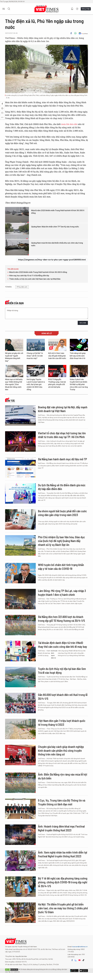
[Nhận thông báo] (72, 8)
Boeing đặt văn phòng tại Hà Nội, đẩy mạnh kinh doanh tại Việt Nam (62, 409)
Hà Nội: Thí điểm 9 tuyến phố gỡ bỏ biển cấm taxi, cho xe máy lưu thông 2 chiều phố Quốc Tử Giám (63, 908)
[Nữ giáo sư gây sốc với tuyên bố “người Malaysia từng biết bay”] (14, 345)
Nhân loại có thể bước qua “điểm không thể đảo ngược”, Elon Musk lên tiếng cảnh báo (14, 384)
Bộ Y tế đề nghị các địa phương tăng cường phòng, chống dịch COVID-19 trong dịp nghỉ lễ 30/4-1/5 (62, 882)
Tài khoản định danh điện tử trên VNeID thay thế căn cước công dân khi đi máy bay (62, 644)
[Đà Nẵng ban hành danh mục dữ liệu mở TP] (20, 467)
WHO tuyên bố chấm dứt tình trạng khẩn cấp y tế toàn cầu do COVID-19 (61, 566)
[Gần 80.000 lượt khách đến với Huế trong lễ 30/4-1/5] (20, 703)
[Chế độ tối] (77, 8)
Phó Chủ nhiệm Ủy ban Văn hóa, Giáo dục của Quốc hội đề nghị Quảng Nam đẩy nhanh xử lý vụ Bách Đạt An (61, 541)
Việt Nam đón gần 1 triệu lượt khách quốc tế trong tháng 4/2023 (61, 722)
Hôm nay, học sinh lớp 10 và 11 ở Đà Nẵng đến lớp (29, 276)
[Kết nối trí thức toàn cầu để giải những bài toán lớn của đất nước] (57, 345)
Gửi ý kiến (83, 323)
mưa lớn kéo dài (69, 124)
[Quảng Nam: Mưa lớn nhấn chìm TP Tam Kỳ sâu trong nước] (17, 231)
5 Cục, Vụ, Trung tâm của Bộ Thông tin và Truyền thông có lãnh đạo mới (61, 802)
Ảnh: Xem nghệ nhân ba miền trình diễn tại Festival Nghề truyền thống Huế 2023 (62, 854)
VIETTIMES (46, 8)
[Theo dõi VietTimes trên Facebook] (72, 960)
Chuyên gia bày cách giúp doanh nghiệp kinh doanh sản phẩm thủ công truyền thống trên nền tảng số (61, 750)
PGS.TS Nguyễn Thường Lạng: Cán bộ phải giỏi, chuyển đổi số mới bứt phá (57, 383)
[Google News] (83, 33)
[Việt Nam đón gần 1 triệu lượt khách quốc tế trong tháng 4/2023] (20, 729)
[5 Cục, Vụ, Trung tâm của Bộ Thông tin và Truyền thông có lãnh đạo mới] (20, 808)
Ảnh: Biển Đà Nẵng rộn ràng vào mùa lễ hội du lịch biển (62, 776)
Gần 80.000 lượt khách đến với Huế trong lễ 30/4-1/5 (63, 696)
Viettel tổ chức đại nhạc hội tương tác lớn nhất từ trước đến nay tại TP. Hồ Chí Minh (62, 435)
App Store (74, 970)
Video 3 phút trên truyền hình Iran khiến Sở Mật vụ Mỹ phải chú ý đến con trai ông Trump (79, 384)
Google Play (84, 970)
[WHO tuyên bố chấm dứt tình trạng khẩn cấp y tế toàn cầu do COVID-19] (20, 573)
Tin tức (10, 400)
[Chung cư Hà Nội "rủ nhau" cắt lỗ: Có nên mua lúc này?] (36, 345)
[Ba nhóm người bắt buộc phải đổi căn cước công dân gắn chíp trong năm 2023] (20, 519)
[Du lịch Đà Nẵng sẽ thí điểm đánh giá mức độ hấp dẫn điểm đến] (20, 493)
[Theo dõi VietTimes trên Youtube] (79, 960)
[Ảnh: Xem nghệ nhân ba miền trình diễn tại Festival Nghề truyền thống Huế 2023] (20, 860)
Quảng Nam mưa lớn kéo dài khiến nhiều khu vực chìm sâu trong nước (57, 244)
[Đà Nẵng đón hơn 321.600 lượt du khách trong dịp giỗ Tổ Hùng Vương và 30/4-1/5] (20, 625)
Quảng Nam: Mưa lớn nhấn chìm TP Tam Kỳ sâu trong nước (55, 227)
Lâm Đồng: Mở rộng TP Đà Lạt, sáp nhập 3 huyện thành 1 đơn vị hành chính (62, 592)
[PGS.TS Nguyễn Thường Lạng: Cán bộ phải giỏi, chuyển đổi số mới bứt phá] (57, 371)
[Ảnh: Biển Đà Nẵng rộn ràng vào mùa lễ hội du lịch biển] (20, 782)
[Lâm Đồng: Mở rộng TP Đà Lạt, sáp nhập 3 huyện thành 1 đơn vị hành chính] (20, 599)
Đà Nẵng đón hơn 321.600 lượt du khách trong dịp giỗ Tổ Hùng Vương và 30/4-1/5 (61, 618)
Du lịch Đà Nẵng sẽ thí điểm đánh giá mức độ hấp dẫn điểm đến (61, 487)
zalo (76, 960)
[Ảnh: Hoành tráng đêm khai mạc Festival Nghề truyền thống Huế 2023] (20, 834)
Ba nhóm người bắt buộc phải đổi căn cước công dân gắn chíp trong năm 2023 (62, 513)
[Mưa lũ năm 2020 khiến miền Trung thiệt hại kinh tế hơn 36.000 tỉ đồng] (17, 215)
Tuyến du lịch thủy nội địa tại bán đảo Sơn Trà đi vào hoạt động (62, 670)
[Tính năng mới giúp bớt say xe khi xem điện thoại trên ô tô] (79, 345)
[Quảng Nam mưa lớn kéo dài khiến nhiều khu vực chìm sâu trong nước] (17, 247)
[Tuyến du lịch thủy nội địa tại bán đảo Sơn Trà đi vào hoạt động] (20, 677)
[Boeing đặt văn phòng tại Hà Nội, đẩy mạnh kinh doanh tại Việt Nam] (20, 415)
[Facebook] (71, 33)
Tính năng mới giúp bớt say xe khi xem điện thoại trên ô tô (78, 355)
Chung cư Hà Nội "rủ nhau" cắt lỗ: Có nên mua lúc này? (35, 355)
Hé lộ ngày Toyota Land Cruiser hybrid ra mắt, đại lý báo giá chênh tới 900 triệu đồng (36, 384)
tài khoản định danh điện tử (54, 654)
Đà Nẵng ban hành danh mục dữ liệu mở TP (62, 459)
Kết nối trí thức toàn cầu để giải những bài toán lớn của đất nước (57, 355)
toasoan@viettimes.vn (80, 946)
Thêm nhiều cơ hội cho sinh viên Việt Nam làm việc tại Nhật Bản (34, 279)
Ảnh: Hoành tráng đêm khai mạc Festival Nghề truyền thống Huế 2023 (61, 828)
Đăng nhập (86, 9)
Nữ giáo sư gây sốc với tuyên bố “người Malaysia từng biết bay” (14, 357)
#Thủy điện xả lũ (22, 287)
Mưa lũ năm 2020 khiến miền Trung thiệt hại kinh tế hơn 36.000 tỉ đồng (57, 211)
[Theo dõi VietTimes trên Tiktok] (83, 960)
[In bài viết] (75, 33)
